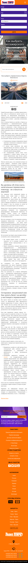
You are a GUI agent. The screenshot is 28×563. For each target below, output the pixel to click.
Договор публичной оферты (14, 437)
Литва (14, 486)
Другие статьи (4, 398)
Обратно (3, 24)
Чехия (14, 475)
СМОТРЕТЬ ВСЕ (14, 528)
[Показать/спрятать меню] (25, 2)
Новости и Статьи (14, 448)
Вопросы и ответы (14, 453)
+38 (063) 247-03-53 (11, 555)
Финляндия (14, 494)
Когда (2, 18)
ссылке (6, 357)
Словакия (14, 480)
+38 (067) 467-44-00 (11, 553)
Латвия (14, 488)
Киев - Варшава (14, 516)
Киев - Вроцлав (14, 524)
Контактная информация (14, 458)
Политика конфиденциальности (14, 440)
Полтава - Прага (14, 522)
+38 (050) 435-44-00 (11, 557)
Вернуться (14, 80)
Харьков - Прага (14, 519)
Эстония (14, 491)
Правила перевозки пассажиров (14, 432)
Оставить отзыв (14, 455)
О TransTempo (14, 443)
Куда (2, 12)
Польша (14, 478)
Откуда (2, 7)
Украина (14, 483)
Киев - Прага (14, 511)
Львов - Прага (14, 514)
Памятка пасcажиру (14, 435)
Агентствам (14, 445)
